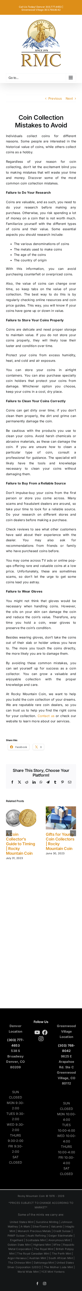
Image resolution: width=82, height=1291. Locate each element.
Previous (55, 98)
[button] (9, 833)
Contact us (46, 716)
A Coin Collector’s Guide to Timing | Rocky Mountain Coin (20, 844)
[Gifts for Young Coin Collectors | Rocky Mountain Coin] (61, 808)
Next (69, 98)
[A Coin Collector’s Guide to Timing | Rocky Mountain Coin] (21, 808)
